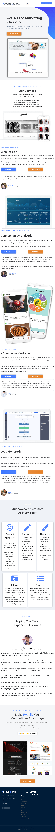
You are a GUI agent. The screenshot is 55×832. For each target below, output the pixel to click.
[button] (27, 4)
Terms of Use (24, 827)
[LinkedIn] (27, 698)
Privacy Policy (31, 827)
